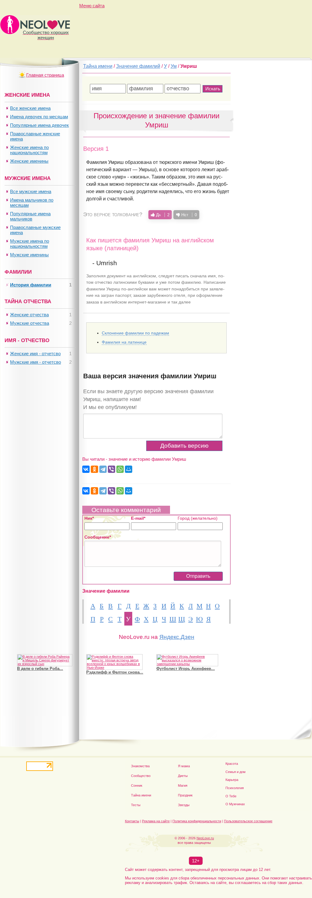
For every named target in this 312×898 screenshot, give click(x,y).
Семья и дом (235, 772)
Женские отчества (29, 314)
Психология (234, 788)
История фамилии (30, 284)
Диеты (183, 776)
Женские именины (29, 161)
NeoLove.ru (205, 838)
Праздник (185, 795)
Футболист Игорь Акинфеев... (185, 668)
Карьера (231, 780)
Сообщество (141, 776)
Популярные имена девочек (39, 125)
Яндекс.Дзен (176, 637)
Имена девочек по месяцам (39, 116)
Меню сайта (92, 5)
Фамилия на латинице (124, 342)
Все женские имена (30, 108)
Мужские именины (29, 254)
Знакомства (140, 766)
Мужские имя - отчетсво (35, 362)
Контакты (132, 821)
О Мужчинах (235, 804)
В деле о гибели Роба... (40, 668)
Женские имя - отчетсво (35, 353)
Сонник (136, 785)
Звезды (184, 805)
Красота (231, 763)
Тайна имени (141, 795)
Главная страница (45, 75)
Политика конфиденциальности (196, 821)
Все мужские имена (30, 191)
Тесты (135, 805)
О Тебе (230, 796)
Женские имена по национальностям (29, 150)
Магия (182, 785)
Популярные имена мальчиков (30, 216)
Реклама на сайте (156, 821)
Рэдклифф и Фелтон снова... (114, 672)
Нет (188, 214)
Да (162, 214)
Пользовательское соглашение (248, 821)
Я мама (184, 766)
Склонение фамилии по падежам (135, 333)
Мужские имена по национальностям (29, 243)
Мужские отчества (29, 323)
